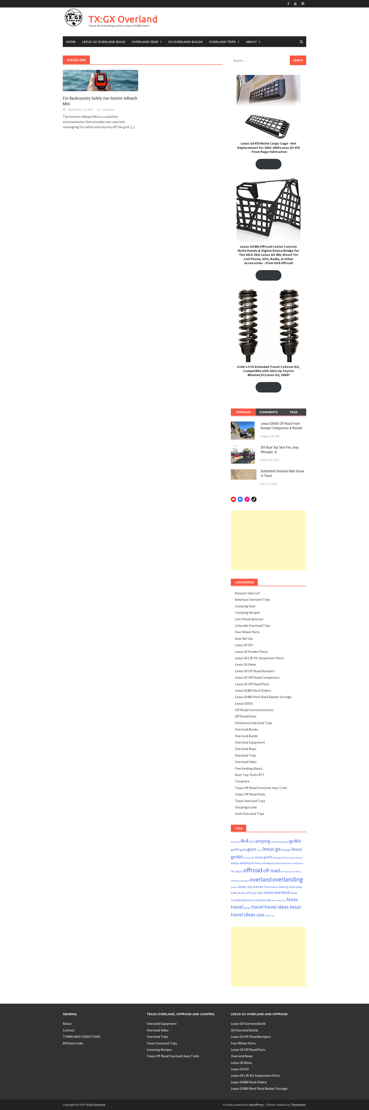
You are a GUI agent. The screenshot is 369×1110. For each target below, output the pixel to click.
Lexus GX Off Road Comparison (257, 677)
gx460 (295, 841)
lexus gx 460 (249, 857)
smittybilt (258, 887)
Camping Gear (245, 606)
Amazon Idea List (247, 593)
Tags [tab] (293, 412)
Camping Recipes (247, 612)
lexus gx (271, 848)
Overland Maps (245, 749)
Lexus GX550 (244, 703)
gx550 (243, 850)
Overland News (242, 1056)
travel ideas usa (247, 914)
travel (257, 907)
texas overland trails (259, 900)
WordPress (257, 1105)
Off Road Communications (254, 710)
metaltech (285, 863)
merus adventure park (266, 863)
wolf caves (269, 915)
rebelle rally (244, 887)
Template (242, 781)
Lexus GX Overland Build (103, 42)
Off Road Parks (245, 716)
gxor (251, 849)
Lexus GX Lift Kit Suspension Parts (259, 658)
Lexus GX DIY (244, 645)
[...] (132, 127)
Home (71, 42)
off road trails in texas (291, 871)
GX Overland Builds (185, 42)
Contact (69, 1030)
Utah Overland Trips (249, 813)
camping (261, 841)
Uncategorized (245, 807)
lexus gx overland (294, 857)
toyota (247, 907)
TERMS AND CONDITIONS (81, 1036)
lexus (259, 850)
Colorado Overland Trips (252, 625)
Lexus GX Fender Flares (251, 651)
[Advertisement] (268, 540)
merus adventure (242, 863)
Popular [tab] (243, 412)
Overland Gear (145, 42)
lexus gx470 (263, 857)
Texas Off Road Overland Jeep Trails (261, 788)
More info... (269, 164)
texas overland (277, 892)
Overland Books (246, 729)
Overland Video (246, 762)
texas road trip (279, 900)
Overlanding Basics (249, 768)
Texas (267, 887)
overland (261, 879)
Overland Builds (246, 736)
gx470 (235, 849)
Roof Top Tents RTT (250, 775)
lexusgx (286, 850)
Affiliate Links (73, 1043)
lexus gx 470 (279, 857)
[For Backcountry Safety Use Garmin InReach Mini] (100, 80)
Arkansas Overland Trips (252, 599)
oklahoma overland (240, 880)
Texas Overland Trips (250, 801)
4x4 (244, 840)
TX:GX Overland (123, 19)
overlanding (287, 879)
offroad (252, 870)
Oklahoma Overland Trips (253, 723)
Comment (108, 109)
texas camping (279, 887)
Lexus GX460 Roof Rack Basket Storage (263, 697)
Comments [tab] (268, 412)
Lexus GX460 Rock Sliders (253, 690)
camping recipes (280, 841)
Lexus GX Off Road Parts (252, 684)
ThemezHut (298, 1105)
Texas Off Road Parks (250, 794)
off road (271, 870)
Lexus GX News (245, 664)
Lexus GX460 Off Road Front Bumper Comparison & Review (281, 426)
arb (251, 841)
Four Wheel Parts (247, 632)
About (251, 42)
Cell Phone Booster (249, 619)
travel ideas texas (282, 907)
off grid (239, 871)
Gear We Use (244, 638)
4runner (235, 841)
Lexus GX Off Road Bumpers (255, 671)
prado (233, 887)
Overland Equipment (250, 742)
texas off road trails (250, 893)
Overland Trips (222, 42)
